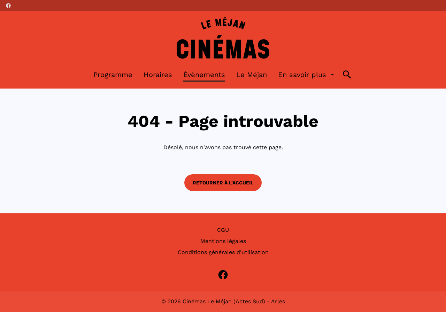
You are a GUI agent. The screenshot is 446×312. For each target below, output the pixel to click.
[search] (347, 74)
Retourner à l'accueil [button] (223, 182)
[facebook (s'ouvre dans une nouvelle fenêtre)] (8, 5)
